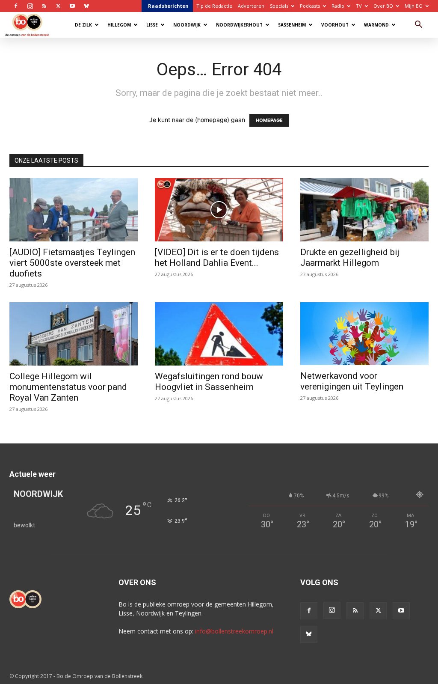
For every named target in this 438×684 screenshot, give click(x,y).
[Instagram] (30, 6)
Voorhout (335, 25)
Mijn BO (414, 6)
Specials (279, 6)
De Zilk (83, 25)
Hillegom (119, 25)
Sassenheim (292, 25)
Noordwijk (187, 25)
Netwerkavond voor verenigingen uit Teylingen (351, 381)
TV (359, 6)
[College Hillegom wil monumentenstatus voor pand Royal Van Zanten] (73, 334)
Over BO (383, 6)
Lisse (152, 25)
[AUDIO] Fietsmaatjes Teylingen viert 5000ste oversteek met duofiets (72, 263)
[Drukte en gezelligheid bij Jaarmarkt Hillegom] (364, 209)
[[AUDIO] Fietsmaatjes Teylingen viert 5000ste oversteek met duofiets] (73, 209)
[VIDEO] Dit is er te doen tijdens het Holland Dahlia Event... (217, 257)
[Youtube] (72, 6)
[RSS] (44, 6)
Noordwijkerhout (239, 25)
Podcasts (310, 6)
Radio (337, 6)
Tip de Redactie (214, 6)
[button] (418, 25)
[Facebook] (15, 6)
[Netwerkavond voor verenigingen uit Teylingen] (364, 333)
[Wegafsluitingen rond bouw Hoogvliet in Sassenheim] (219, 334)
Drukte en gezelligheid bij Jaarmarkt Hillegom (350, 257)
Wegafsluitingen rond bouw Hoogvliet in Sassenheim (209, 381)
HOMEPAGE (269, 120)
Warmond (376, 25)
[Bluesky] (86, 6)
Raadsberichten (168, 6)
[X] (58, 6)
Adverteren (251, 6)
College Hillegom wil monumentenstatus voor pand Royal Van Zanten (68, 387)
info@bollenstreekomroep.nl (234, 631)
